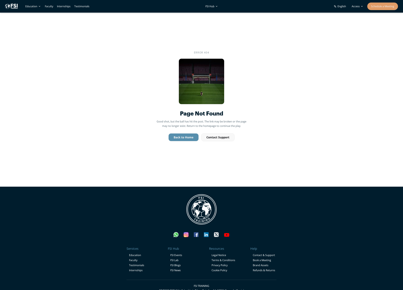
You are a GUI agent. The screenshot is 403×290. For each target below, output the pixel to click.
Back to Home (183, 137)
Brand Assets (260, 265)
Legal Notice (219, 255)
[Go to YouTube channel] (227, 235)
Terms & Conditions (223, 260)
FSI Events (176, 255)
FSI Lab (174, 260)
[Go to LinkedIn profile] (206, 235)
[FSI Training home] (201, 209)
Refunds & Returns (264, 270)
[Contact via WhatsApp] (176, 235)
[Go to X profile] (216, 235)
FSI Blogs (175, 265)
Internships (64, 6)
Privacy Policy (220, 265)
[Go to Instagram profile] (186, 235)
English (342, 6)
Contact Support (217, 137)
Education (31, 6)
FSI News (175, 270)
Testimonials (81, 6)
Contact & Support (264, 255)
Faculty (49, 6)
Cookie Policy (219, 270)
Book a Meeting (262, 260)
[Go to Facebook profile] (196, 235)
